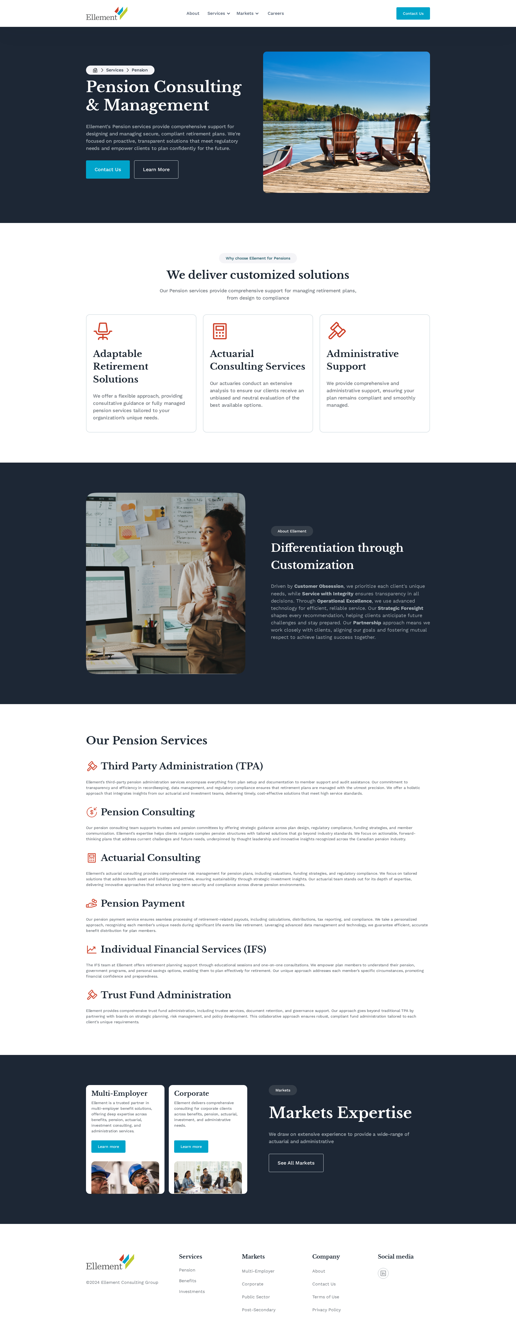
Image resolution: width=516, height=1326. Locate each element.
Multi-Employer (258, 1271)
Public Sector (256, 1296)
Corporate (252, 1284)
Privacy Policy (326, 1309)
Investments (192, 1291)
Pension (187, 1270)
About (193, 13)
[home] (106, 13)
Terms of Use (325, 1296)
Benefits (187, 1280)
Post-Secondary (258, 1309)
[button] (219, 13)
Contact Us (324, 1284)
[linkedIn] (383, 1273)
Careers (276, 13)
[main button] (413, 13)
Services (114, 70)
